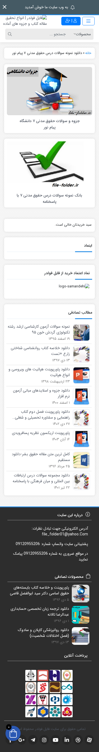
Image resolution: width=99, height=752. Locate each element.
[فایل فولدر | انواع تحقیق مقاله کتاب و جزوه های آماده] (25, 21)
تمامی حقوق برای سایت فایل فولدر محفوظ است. (50, 729)
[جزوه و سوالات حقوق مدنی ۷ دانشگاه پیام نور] (49, 91)
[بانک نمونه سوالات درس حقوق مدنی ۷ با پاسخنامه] (49, 165)
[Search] (10, 34)
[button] (4, 7)
